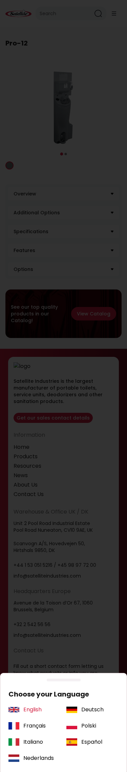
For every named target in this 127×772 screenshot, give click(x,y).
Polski (88, 726)
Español (91, 742)
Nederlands (38, 758)
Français (34, 726)
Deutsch (92, 709)
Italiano (33, 742)
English (32, 709)
